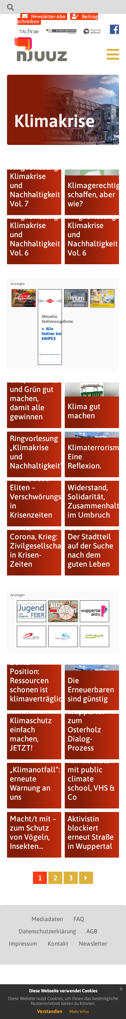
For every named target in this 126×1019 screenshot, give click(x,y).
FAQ (79, 919)
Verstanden (49, 1011)
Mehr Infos (79, 1011)
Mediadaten (47, 919)
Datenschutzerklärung (47, 931)
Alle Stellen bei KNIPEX (51, 333)
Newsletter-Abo (48, 16)
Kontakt (58, 943)
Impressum (23, 943)
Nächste (86, 878)
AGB (91, 931)
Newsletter (93, 943)
